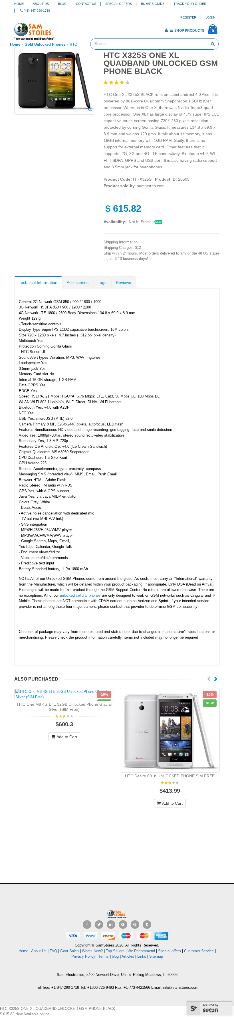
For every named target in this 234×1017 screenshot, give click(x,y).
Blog (62, 3)
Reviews (123, 282)
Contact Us (86, 3)
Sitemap (156, 956)
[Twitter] (99, 924)
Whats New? (92, 951)
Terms (104, 956)
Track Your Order (190, 3)
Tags (102, 282)
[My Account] (166, 30)
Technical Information (38, 282)
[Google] (123, 924)
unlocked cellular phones (80, 595)
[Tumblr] (147, 924)
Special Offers (118, 3)
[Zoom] (90, 110)
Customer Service (199, 951)
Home (19, 3)
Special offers (169, 951)
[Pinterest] (135, 924)
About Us (41, 3)
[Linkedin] (111, 924)
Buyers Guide (152, 3)
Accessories (77, 282)
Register (188, 17)
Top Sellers (115, 951)
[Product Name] (64, 694)
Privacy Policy (83, 956)
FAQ (53, 951)
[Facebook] (87, 924)
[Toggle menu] (60, 28)
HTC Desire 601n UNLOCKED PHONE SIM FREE (170, 776)
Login (210, 17)
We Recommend (141, 951)
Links (141, 956)
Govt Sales (69, 951)
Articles (128, 956)
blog (115, 956)
